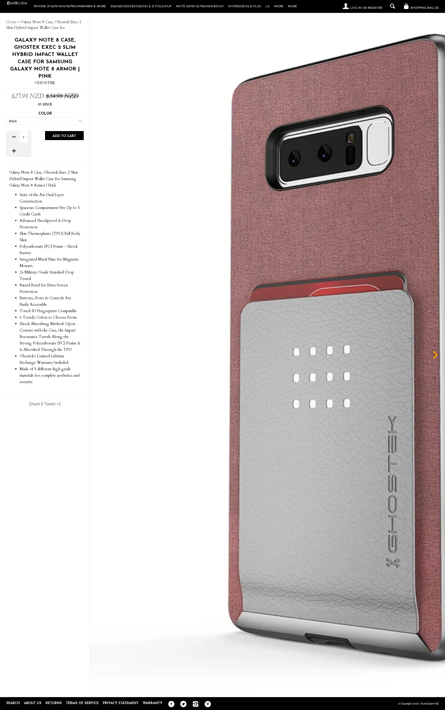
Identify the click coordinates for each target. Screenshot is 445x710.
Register (375, 8)
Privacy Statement (121, 703)
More (292, 6)
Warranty (152, 703)
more (278, 6)
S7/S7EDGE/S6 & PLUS (244, 6)
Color (45, 114)
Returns (54, 703)
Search (13, 703)
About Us (32, 703)
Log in (355, 8)
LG (268, 6)
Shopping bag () (424, 8)
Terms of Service (82, 703)
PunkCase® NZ (430, 703)
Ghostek (45, 83)
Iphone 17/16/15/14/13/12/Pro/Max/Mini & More (70, 6)
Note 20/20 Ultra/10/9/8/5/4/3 (200, 6)
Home (11, 22)
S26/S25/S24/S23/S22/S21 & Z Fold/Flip (141, 6)
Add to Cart (64, 136)
